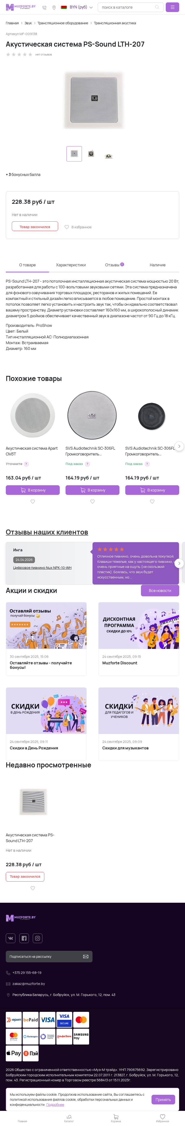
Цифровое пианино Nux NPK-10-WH (42, 567)
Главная (12, 23)
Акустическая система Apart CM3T (32, 451)
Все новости (160, 590)
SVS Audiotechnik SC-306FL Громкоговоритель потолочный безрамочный (90, 451)
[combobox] (131, 7)
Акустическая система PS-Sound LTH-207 (30, 837)
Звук (28, 23)
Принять (163, 1099)
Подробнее (55, 1104)
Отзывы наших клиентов (47, 531)
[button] (172, 7)
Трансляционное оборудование (63, 23)
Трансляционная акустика (115, 23)
